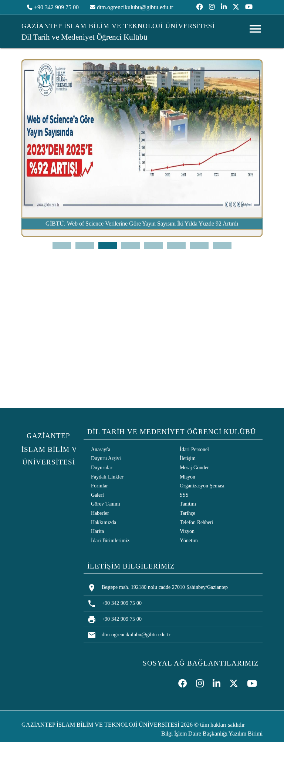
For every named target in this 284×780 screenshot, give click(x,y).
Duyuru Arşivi (106, 458)
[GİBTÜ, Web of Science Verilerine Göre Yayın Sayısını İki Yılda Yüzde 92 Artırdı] (142, 235)
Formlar (99, 486)
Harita (97, 531)
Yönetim (189, 540)
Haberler (100, 513)
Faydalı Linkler (107, 477)
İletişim (188, 458)
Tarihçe (187, 513)
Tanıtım (188, 504)
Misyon (187, 477)
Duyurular (101, 467)
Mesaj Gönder (194, 467)
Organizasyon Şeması (202, 486)
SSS (184, 495)
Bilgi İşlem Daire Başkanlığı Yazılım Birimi (212, 733)
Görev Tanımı (105, 504)
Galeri (97, 495)
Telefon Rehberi (196, 522)
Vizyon (187, 531)
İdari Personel (194, 449)
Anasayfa (100, 449)
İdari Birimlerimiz (110, 540)
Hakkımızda (103, 522)
